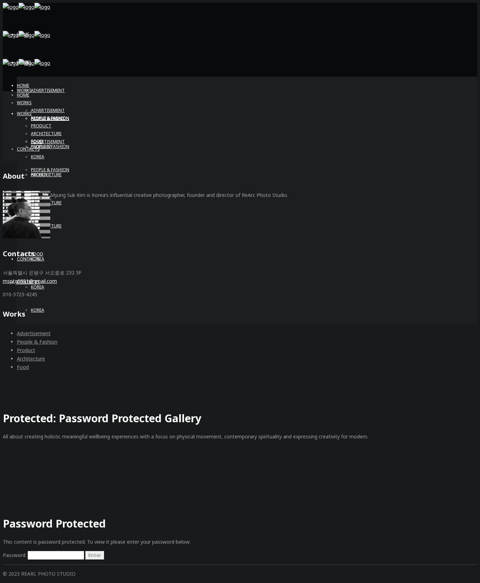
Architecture (31, 358)
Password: (15, 555)
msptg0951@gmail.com (30, 281)
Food (23, 367)
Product (26, 350)
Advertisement (34, 333)
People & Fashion (37, 341)
